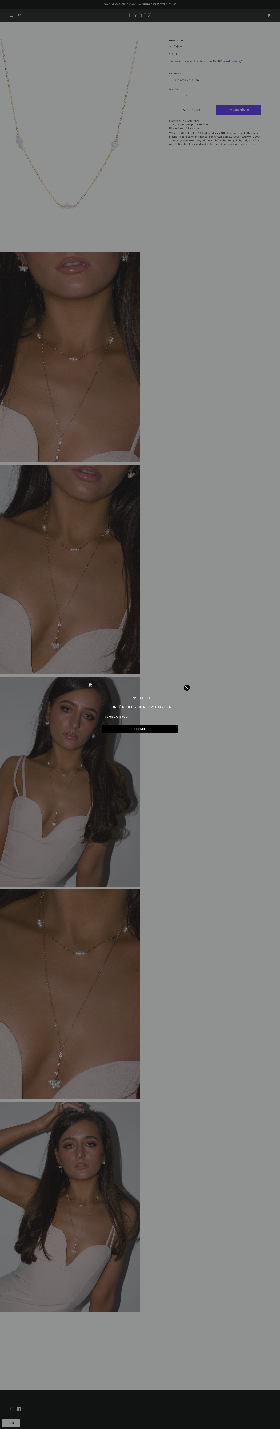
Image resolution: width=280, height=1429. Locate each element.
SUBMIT (140, 729)
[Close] (186, 687)
